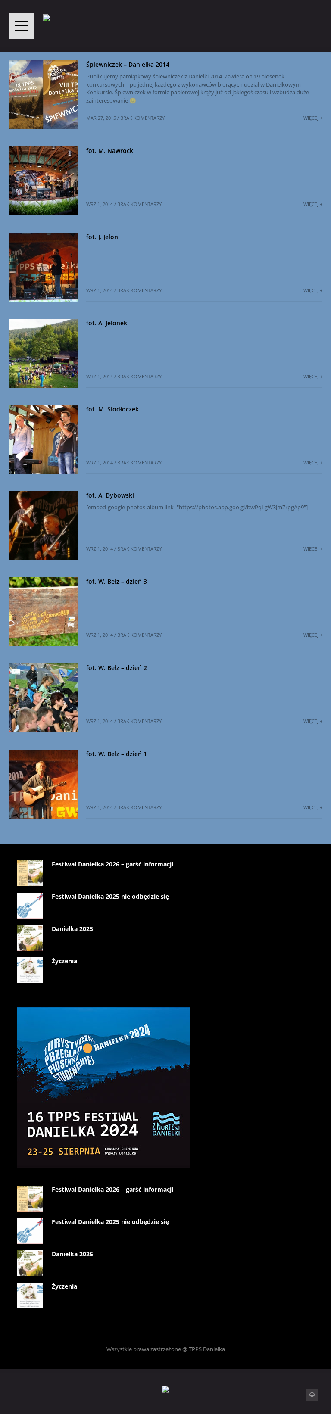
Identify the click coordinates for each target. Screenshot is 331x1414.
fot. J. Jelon (102, 237)
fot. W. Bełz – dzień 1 (116, 754)
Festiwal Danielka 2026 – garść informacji (112, 864)
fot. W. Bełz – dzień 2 (116, 667)
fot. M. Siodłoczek (112, 409)
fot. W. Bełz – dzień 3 (116, 581)
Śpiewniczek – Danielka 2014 (127, 64)
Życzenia (64, 961)
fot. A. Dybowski (110, 495)
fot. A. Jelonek (106, 323)
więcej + (312, 118)
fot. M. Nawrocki (110, 150)
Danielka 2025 (72, 929)
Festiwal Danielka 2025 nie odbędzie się (110, 896)
